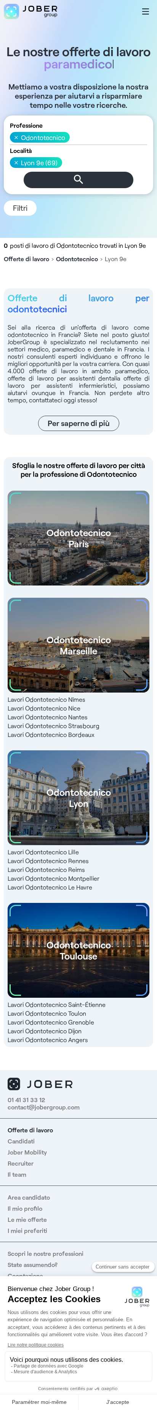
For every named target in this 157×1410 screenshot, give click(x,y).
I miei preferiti (27, 1230)
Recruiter (21, 1163)
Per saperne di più (79, 423)
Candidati (21, 1141)
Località (21, 150)
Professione (26, 125)
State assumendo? (33, 1264)
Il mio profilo (25, 1208)
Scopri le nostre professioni (45, 1253)
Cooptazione (25, 1275)
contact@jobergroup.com (44, 1107)
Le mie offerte (27, 1219)
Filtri (20, 207)
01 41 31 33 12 (26, 1099)
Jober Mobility (27, 1152)
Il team (17, 1174)
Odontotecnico (77, 258)
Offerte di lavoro (26, 258)
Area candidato (29, 1197)
